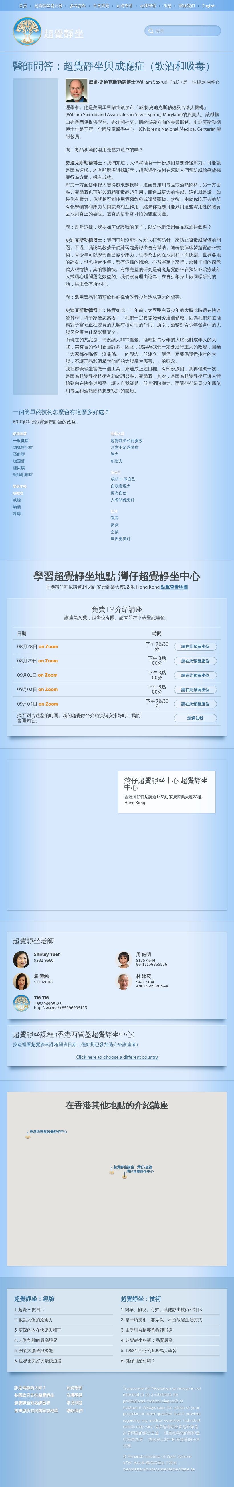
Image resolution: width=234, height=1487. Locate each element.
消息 (168, 6)
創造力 (117, 461)
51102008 (43, 982)
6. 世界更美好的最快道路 (38, 1361)
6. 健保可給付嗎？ (138, 1361)
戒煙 (17, 500)
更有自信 (119, 493)
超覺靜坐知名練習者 (32, 1403)
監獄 (115, 525)
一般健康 (21, 441)
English (208, 6)
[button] (27, 1135)
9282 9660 (44, 960)
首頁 (23, 6)
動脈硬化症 (23, 447)
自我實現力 (121, 486)
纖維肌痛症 (23, 475)
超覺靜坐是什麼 (48, 6)
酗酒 (17, 507)
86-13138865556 (151, 964)
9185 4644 (145, 960)
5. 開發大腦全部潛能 (33, 1350)
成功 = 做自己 (123, 479)
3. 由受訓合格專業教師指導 (146, 1330)
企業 (115, 532)
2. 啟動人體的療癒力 (33, 1320)
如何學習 (125, 6)
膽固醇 (19, 461)
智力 (115, 454)
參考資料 (78, 6)
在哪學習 (148, 6)
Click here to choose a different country (117, 1057)
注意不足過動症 (125, 447)
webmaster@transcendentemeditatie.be (159, 1469)
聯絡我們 (187, 6)
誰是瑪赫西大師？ (30, 1387)
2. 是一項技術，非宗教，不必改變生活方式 (161, 1320)
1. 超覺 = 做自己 (29, 1309)
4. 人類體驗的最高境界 (35, 1340)
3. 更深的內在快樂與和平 (37, 1330)
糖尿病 (19, 468)
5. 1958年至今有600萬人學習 (149, 1350)
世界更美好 (121, 539)
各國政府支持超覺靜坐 (34, 1395)
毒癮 (17, 514)
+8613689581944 (152, 986)
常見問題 (101, 6)
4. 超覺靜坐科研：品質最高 (147, 1340)
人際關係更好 (123, 500)
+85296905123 (48, 1004)
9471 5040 (146, 982)
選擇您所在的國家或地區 (36, 1410)
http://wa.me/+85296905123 (60, 1008)
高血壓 (19, 454)
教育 (115, 518)
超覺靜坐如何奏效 (127, 441)
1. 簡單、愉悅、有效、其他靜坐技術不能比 (161, 1309)
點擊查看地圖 (174, 587)
